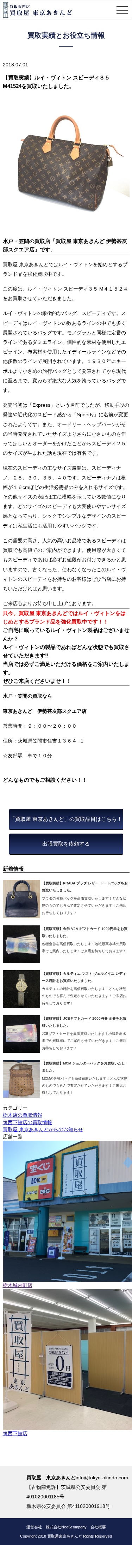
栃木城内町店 (17, 1285)
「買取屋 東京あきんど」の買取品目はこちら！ (66, 819)
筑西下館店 (15, 1433)
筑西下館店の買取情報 (27, 1122)
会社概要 (98, 1527)
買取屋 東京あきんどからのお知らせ (43, 1129)
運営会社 (34, 1527)
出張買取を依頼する (66, 844)
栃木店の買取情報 (22, 1115)
